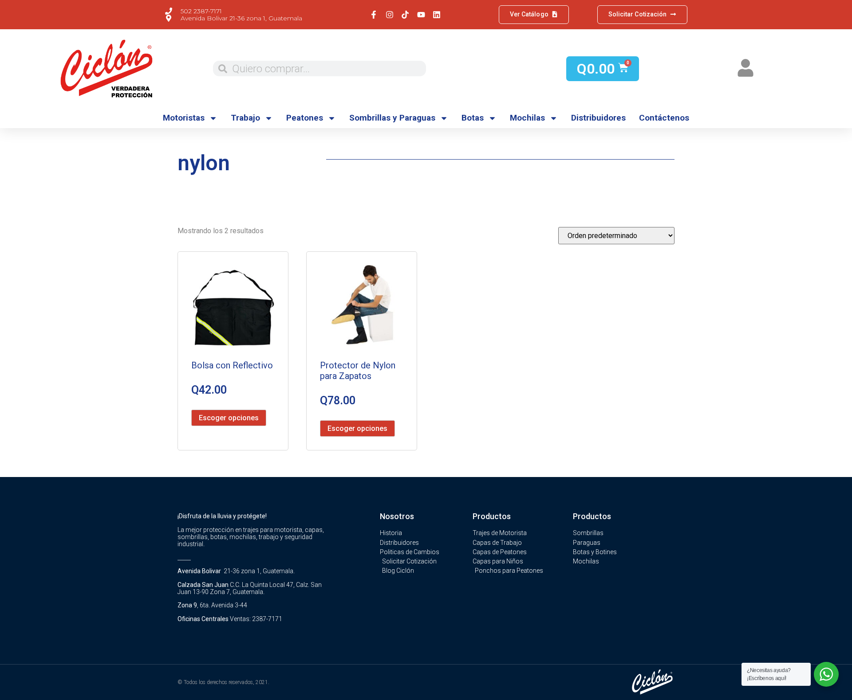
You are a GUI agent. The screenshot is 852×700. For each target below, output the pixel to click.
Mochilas (527, 118)
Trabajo (245, 118)
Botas (473, 118)
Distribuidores (598, 118)
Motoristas (184, 118)
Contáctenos (664, 118)
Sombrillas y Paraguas (392, 118)
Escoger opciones (229, 418)
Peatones (304, 118)
